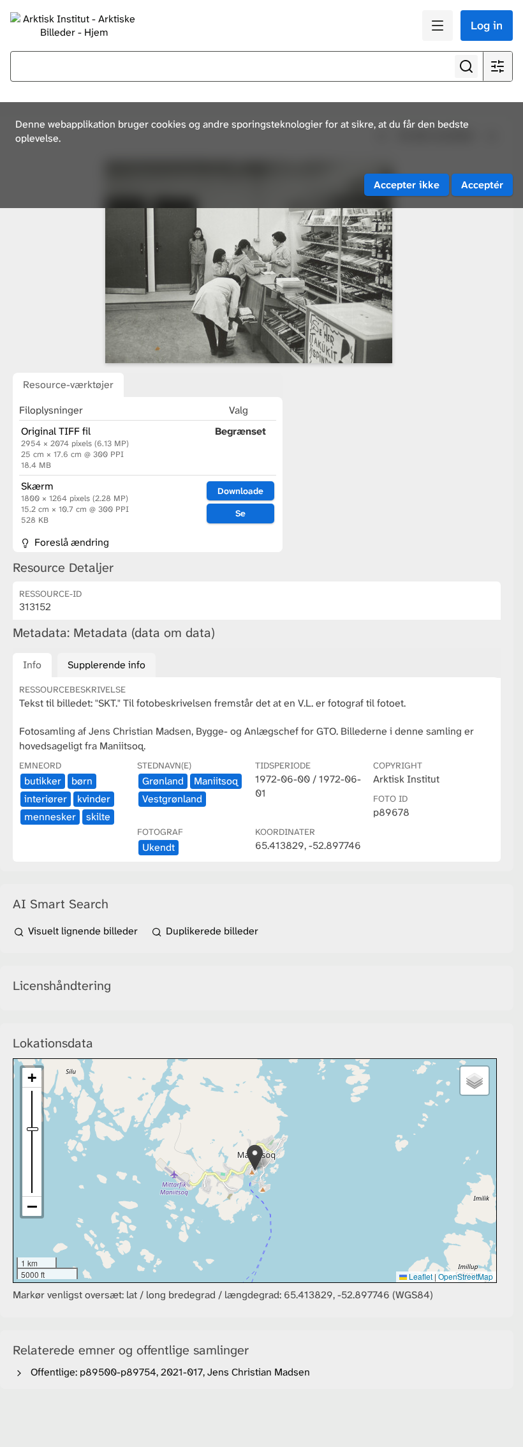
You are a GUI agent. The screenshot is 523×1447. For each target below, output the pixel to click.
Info (32, 664)
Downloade (240, 491)
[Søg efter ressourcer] (466, 66)
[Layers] (474, 1081)
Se (240, 513)
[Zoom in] (31, 1078)
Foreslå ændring (70, 542)
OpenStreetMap (465, 1276)
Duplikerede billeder (210, 931)
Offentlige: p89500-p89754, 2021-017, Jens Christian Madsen (168, 1372)
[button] (255, 1157)
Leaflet (419, 1276)
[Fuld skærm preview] (249, 262)
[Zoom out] (31, 1206)
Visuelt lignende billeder (83, 931)
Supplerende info (106, 664)
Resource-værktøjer (68, 384)
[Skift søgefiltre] (497, 66)
